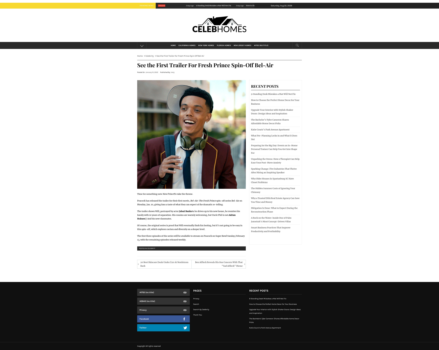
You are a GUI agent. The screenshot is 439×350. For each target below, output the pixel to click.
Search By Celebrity (201, 309)
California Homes (186, 45)
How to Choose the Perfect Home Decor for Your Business (229, 6)
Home (173, 45)
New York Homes (206, 45)
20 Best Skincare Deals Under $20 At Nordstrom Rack (164, 264)
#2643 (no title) (147, 301)
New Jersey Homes (242, 45)
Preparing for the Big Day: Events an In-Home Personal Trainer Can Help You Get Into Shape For (274, 149)
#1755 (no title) (261, 45)
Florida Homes (224, 45)
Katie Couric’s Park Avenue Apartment (270, 129)
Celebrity (151, 248)
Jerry (172, 72)
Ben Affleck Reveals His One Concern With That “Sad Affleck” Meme (219, 264)
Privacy (143, 310)
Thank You (197, 315)
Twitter (142, 327)
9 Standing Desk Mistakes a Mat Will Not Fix (173, 6)
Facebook (144, 319)
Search (196, 304)
